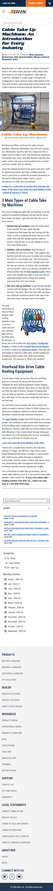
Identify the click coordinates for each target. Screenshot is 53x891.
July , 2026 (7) (13, 584)
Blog (4, 739)
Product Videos (10, 720)
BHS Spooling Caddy (36, 271)
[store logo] (17, 12)
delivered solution (29, 349)
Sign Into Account (11, 693)
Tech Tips (15, 567)
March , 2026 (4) (14, 603)
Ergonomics (38, 54)
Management (7, 59)
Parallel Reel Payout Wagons (36, 346)
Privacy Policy (9, 817)
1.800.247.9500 (8, 3)
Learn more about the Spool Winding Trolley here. (23, 443)
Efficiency (37, 57)
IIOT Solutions (9, 679)
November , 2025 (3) (16, 621)
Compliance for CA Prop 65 (15, 836)
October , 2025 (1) (15, 626)
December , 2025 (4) (16, 617)
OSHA (16, 57)
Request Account (11, 700)
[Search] (47, 500)
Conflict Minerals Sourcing (16, 842)
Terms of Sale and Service (15, 823)
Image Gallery (9, 758)
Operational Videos (11, 726)
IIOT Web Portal (9, 791)
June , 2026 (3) (14, 588)
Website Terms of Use (12, 811)
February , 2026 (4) (15, 607)
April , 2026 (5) (13, 598)
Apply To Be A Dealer (12, 706)
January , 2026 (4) (15, 612)
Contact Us (8, 784)
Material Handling (26, 57)
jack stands (32, 343)
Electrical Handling (12, 673)
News (4, 863)
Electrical (45, 57)
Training (6, 764)
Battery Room (9, 770)
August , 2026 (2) (15, 579)
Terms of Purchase (11, 830)
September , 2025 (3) (16, 631)
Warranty (7, 797)
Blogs (31, 54)
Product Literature (12, 733)
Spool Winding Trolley (15, 419)
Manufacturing (7, 57)
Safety (15, 59)
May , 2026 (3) (13, 593)
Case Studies (14, 563)
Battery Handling (11, 661)
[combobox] (26, 23)
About (5, 856)
